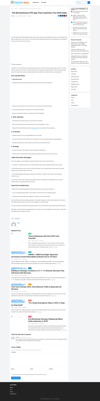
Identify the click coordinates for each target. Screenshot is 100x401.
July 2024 (73, 89)
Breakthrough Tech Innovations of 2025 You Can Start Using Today (80, 33)
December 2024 (75, 76)
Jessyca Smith (74, 61)
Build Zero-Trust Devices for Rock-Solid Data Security (79, 57)
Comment (13, 352)
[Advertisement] (39, 25)
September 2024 (75, 84)
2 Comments (24, 259)
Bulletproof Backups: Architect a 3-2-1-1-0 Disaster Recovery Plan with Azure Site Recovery (81, 23)
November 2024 (75, 79)
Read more (55, 247)
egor (72, 53)
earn (12, 218)
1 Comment (29, 15)
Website (51, 368)
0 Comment (41, 240)
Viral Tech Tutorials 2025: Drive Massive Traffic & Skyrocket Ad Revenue (80, 29)
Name (13, 368)
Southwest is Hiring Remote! (82, 53)
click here (73, 49)
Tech (30, 233)
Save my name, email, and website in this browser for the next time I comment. (30, 374)
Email (31, 368)
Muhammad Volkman (76, 56)
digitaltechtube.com (47, 398)
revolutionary (17, 218)
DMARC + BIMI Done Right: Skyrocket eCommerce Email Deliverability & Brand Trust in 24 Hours (80, 17)
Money (16, 8)
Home (12, 8)
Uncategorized (74, 105)
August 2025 (74, 71)
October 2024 (74, 81)
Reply (18, 342)
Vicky (16, 15)
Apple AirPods (35, 128)
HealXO (17, 337)
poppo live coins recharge (77, 42)
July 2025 (73, 74)
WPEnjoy (58, 398)
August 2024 (74, 86)
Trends (72, 102)
